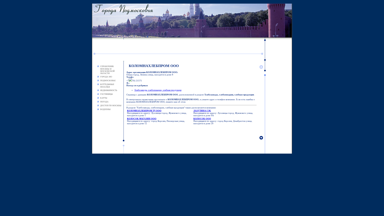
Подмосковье (108, 80)
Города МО (106, 77)
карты (103, 98)
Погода (104, 102)
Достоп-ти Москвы (110, 105)
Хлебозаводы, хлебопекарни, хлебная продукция (157, 90)
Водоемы (105, 109)
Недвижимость (108, 90)
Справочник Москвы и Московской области (107, 69)
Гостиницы (106, 94)
